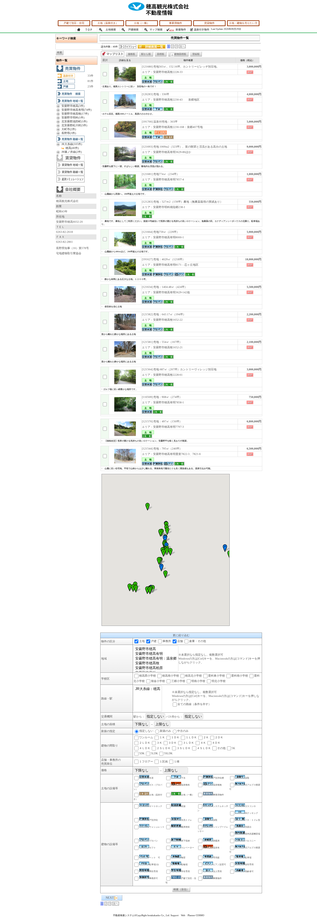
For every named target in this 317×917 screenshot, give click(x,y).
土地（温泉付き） (107, 23)
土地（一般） (141, 23)
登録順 (195, 54)
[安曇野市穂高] (156, 649)
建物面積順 (180, 54)
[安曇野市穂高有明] (156, 654)
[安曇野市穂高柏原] (156, 668)
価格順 (131, 54)
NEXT (110, 897)
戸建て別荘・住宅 (74, 23)
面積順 (160, 54)
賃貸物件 (209, 23)
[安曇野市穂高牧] (156, 663)
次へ (182, 46)
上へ (309, 910)
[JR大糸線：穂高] (148, 689)
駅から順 (146, 54)
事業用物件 (175, 23)
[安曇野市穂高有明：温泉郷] (156, 658)
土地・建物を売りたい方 (243, 23)
